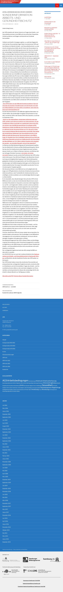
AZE (21, 383)
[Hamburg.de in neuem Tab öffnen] (52, 559)
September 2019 (6, 482)
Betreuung (36, 383)
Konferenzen (15, 387)
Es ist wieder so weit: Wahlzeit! (52, 61)
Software (15, 389)
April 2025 (5, 423)
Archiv (4, 351)
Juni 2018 (4, 494)
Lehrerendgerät (21, 387)
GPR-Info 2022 (6, 360)
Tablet (30, 389)
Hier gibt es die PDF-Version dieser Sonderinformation (17, 276)
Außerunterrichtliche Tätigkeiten (14, 383)
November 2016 (6, 515)
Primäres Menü (61, 5)
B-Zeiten (24, 383)
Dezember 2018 (6, 488)
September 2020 (6, 464)
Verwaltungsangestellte (7, 391)
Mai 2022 (4, 444)
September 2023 (6, 432)
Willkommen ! (6, 304)
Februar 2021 (5, 455)
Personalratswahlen (36, 387)
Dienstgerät (40, 383)
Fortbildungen (39, 385)
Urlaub (40, 389)
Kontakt (4, 307)
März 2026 (5, 408)
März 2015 (5, 536)
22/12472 (5, 155)
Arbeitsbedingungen (17, 380)
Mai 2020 (4, 470)
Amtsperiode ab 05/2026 (8, 348)
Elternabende (47, 76)
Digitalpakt (58, 383)
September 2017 (6, 506)
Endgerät (31, 385)
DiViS (22, 385)
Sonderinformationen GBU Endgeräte (12, 291)
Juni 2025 (4, 420)
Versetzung (45, 389)
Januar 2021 (5, 458)
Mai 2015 (4, 533)
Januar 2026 (5, 411)
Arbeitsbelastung (32, 381)
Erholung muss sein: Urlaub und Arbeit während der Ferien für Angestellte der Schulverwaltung (52, 49)
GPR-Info (22, 12)
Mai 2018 (4, 497)
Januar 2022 (5, 447)
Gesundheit (47, 385)
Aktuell (4, 12)
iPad (7, 387)
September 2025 (6, 417)
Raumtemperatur (46, 387)
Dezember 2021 (6, 450)
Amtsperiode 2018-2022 (8, 342)
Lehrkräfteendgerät (28, 387)
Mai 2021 (4, 452)
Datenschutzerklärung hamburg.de (31, 583)
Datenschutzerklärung (7, 549)
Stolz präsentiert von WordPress (20, 549)
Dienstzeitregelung (49, 383)
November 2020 (6, 461)
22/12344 (24, 153)
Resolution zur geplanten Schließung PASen (50, 28)
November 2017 (6, 503)
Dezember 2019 (6, 479)
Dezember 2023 (6, 429)
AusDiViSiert (47, 17)
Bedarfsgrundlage (30, 383)
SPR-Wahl (26, 389)
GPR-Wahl (55, 385)
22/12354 (30, 153)
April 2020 (5, 473)
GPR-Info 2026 (6, 366)
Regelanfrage (56, 387)
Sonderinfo (29, 12)
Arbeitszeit (39, 381)
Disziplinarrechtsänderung (14, 385)
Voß (17, 24)
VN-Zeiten (14, 391)
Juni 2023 (4, 435)
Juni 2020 (4, 467)
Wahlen (18, 391)
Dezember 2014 (6, 542)
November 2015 (6, 527)
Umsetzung (35, 389)
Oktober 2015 (6, 530)
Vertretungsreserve (53, 389)
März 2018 (5, 500)
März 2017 (5, 509)
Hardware (4, 387)
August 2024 (5, 426)
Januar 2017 (5, 512)
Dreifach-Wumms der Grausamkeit (50, 22)
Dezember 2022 (6, 438)
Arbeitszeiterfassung (49, 381)
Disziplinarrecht (5, 385)
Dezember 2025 (6, 414)
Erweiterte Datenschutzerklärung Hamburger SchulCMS (31, 586)
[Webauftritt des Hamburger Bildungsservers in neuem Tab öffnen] (31, 559)
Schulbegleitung (5, 389)
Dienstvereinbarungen (8, 354)
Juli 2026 (4, 405)
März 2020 (5, 476)
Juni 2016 (4, 518)
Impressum (5, 310)
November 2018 (6, 491)
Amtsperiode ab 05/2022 (13, 12)
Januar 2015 (5, 539)
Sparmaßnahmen (20, 389)
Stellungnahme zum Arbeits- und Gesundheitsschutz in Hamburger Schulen (20, 256)
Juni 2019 (4, 485)
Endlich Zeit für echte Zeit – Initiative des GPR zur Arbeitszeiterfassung (52, 35)
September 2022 (6, 441)
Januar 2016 (5, 524)
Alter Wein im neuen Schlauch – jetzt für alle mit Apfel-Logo (52, 41)
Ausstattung (4, 383)
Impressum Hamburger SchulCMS (31, 580)
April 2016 (5, 521)
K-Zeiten (10, 387)
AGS (4, 380)
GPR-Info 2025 (6, 363)
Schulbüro (11, 389)
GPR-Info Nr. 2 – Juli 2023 (9, 285)
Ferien (34, 385)
